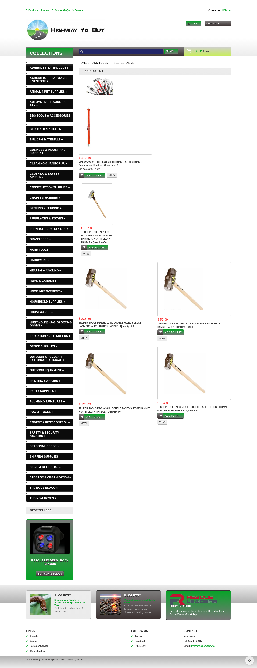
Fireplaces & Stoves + (47, 218)
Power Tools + (41, 411)
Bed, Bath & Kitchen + (47, 129)
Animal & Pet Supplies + (48, 91)
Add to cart (94, 175)
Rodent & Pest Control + (50, 422)
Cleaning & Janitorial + (48, 163)
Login (195, 23)
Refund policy (37, 651)
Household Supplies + (47, 301)
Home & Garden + (43, 280)
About (46, 10)
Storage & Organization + (50, 477)
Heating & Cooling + (45, 270)
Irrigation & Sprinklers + (50, 336)
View (112, 175)
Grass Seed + (40, 239)
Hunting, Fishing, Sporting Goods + (51, 324)
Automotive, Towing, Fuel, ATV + (50, 103)
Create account (217, 23)
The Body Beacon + (45, 487)
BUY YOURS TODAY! (50, 573)
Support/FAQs (62, 10)
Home (83, 62)
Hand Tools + (100, 62)
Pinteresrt (140, 646)
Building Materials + (46, 139)
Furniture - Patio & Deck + (50, 228)
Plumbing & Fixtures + (47, 401)
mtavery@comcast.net (203, 646)
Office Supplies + (43, 346)
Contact (79, 10)
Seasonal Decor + (44, 446)
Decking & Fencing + (45, 208)
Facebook (140, 641)
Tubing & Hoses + (43, 498)
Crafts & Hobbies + (45, 197)
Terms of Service (39, 646)
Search (34, 636)
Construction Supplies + (50, 187)
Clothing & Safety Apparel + (44, 175)
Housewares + (41, 312)
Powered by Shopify (74, 660)
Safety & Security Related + (44, 434)
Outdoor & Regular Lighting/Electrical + (47, 358)
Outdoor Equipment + (47, 370)
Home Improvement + (46, 291)
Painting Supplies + (45, 380)
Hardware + (39, 260)
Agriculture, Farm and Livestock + (48, 80)
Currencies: (214, 10)
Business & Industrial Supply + (47, 151)
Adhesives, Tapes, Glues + (50, 67)
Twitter (138, 636)
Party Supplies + (43, 391)
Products (33, 10)
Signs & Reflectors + (47, 467)
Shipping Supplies (44, 456)
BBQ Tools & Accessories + (50, 117)
